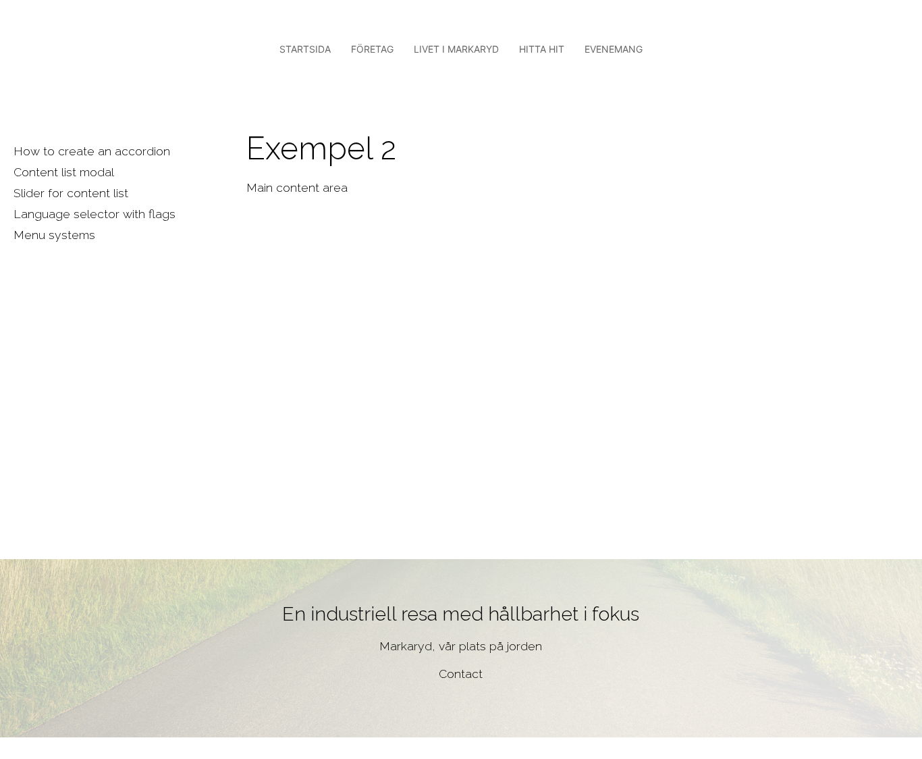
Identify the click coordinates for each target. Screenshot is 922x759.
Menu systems (54, 235)
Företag (372, 49)
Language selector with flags (94, 214)
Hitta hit (541, 49)
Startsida (305, 49)
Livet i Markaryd (456, 49)
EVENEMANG (614, 49)
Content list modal (63, 172)
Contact (461, 673)
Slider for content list (70, 193)
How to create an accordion (91, 151)
